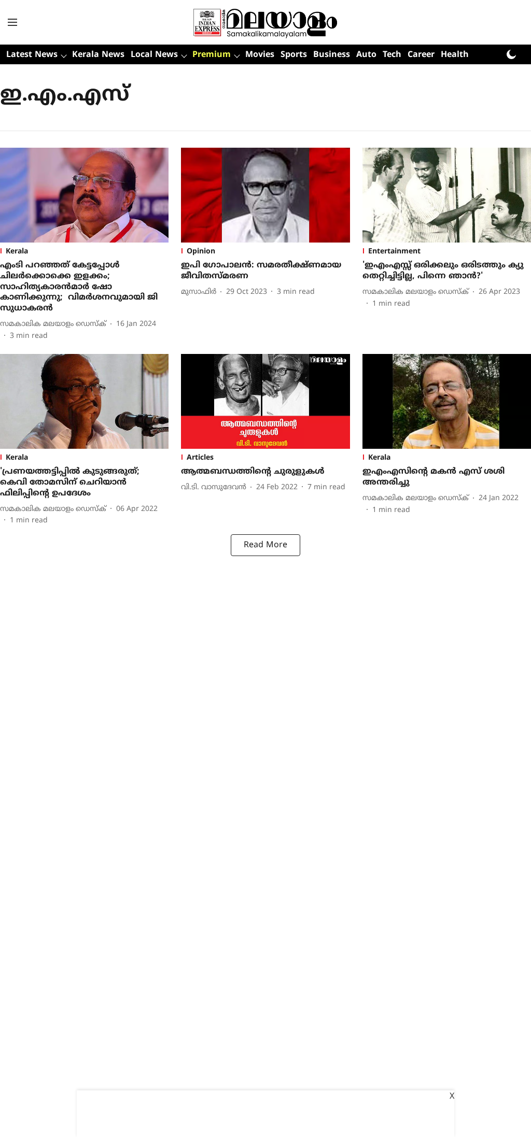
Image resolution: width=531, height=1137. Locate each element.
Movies (259, 55)
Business (331, 55)
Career (421, 55)
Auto (366, 55)
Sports (294, 55)
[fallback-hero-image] (84, 195)
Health (455, 55)
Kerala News (98, 55)
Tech (392, 55)
